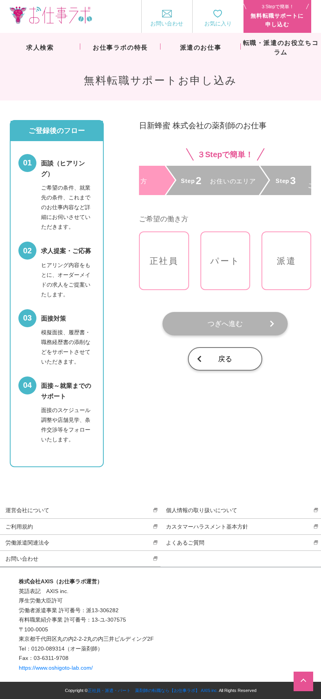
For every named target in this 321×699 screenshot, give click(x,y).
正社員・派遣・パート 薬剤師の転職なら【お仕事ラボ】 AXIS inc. (153, 690)
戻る (225, 359)
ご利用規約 (19, 526)
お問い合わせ (21, 559)
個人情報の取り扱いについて (201, 510)
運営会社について (27, 510)
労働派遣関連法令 (27, 542)
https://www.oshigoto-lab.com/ (56, 668)
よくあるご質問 (185, 542)
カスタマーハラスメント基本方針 (207, 526)
